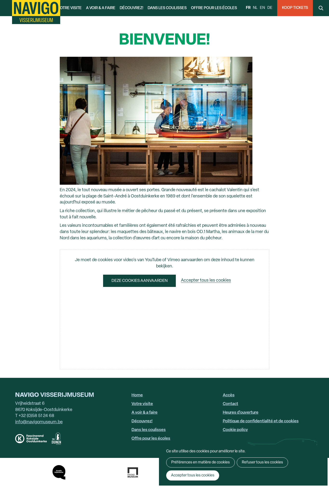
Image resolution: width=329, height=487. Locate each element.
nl (255, 8)
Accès (229, 395)
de (269, 8)
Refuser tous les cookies (262, 462)
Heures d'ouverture (240, 413)
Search (321, 8)
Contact (230, 404)
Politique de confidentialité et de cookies (261, 421)
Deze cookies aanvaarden (140, 281)
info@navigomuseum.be (39, 422)
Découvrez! (131, 8)
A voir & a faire (100, 8)
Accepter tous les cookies (206, 280)
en (262, 8)
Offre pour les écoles (214, 8)
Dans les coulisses (167, 8)
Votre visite (70, 8)
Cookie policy (235, 430)
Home (137, 395)
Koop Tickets (295, 8)
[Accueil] (36, 12)
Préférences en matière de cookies (200, 462)
